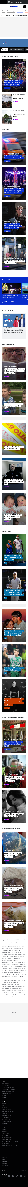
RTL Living (4, 1163)
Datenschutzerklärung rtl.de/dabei (10, 1141)
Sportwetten (5, 1105)
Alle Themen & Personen (8, 1087)
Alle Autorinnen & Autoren (8, 1089)
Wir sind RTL (5, 1149)
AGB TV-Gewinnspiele (7, 1139)
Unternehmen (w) (6, 1119)
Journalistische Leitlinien (8, 1091)
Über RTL (4, 1151)
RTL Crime (4, 1161)
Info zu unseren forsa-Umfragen (9, 1145)
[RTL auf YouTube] (21, 1176)
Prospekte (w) (5, 1123)
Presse (3, 1155)
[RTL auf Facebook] (9, 1176)
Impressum (4, 1131)
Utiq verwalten (5, 1143)
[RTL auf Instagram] (13, 1176)
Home (3, 1170)
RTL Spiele (4, 1157)
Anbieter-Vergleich (6, 1121)
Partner (4, 1101)
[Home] (14, 6)
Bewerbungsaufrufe (6, 1093)
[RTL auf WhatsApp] (25, 1176)
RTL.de (3, 1081)
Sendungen (7, 15)
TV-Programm (5, 1085)
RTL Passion (5, 1165)
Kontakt (4, 1129)
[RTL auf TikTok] (17, 1176)
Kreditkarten (5, 1113)
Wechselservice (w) (6, 1115)
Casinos (4, 1103)
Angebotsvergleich (6, 1117)
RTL (2, 15)
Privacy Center (5, 1133)
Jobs (3, 1153)
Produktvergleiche (6, 1109)
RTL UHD (4, 1095)
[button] (11, 290)
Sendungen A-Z (5, 1083)
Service (4, 1127)
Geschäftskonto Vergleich (8, 1111)
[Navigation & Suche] (24, 6)
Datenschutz (5, 1135)
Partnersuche (5, 1107)
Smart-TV (4, 1097)
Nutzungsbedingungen (7, 1137)
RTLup (3, 1159)
